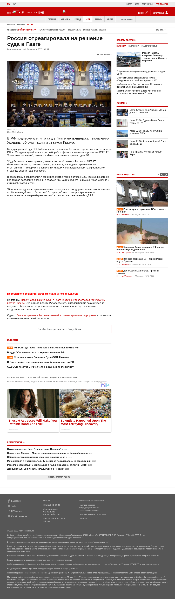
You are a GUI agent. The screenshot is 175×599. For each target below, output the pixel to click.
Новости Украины (124, 252)
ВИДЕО (129, 4)
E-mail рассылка (19, 516)
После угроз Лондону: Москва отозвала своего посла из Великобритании (51, 453)
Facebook (16, 501)
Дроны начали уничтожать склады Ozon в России (38, 469)
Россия (30, 24)
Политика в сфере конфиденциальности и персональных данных (89, 507)
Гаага (75, 377)
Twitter (14, 506)
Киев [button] (9, 12)
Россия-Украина (65, 377)
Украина (65, 19)
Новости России (125, 40)
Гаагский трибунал (40, 377)
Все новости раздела (16, 24)
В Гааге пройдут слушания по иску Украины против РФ (40, 362)
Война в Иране (62, 29)
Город (78, 19)
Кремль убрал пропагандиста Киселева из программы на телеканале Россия (139, 92)
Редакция (83, 519)
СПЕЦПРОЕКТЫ (162, 4)
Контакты (47, 500)
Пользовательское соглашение (92, 514)
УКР (14, 4)
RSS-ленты (16, 511)
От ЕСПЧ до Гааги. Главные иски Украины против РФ (43, 347)
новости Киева (74, 29)
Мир (88, 19)
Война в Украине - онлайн (94, 29)
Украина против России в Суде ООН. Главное (38, 357)
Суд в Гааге (20, 377)
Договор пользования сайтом (91, 501)
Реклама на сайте (51, 505)
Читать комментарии (59, 477)
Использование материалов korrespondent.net (51, 512)
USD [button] (29, 12)
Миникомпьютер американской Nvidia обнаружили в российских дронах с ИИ (137, 79)
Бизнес (98, 19)
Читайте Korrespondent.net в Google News (59, 329)
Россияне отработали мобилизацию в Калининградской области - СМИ (49, 465)
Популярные (134, 46)
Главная (52, 19)
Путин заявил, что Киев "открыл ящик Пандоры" (37, 449)
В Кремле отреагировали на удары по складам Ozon (39, 457)
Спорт (110, 19)
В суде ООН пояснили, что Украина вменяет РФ (35, 352)
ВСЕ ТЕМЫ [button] (160, 29)
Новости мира (123, 215)
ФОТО (137, 4)
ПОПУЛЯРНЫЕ (147, 4)
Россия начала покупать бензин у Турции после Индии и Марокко (154, 57)
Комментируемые (149, 46)
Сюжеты (121, 103)
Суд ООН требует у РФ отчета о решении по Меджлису (40, 366)
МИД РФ (53, 377)
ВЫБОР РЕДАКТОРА (125, 174)
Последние (121, 46)
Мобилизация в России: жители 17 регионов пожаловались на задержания (51, 461)
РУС (8, 4)
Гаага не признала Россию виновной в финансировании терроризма (56, 315)
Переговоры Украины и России (52, 29)
